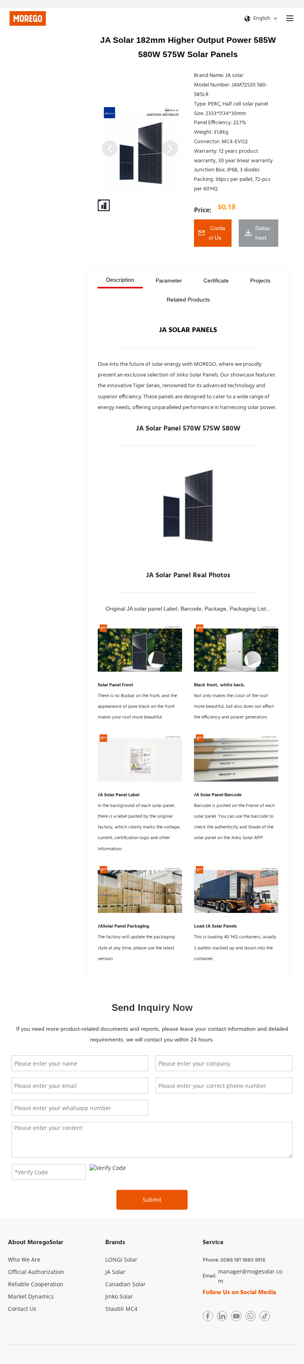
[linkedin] (222, 1316)
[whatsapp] (250, 1316)
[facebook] (208, 1316)
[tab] (120, 280)
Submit (152, 1199)
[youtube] (236, 1316)
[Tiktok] (265, 1316)
